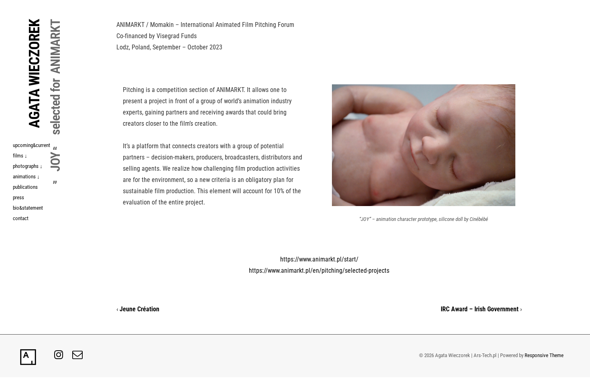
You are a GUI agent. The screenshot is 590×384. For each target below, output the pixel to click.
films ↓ (20, 156)
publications (25, 187)
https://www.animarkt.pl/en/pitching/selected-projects (319, 270)
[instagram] (60, 357)
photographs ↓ (28, 166)
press (18, 197)
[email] (78, 357)
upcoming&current (31, 145)
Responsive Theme (544, 355)
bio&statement (28, 208)
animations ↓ (26, 177)
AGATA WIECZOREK (34, 73)
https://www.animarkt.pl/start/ (319, 259)
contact (20, 218)
